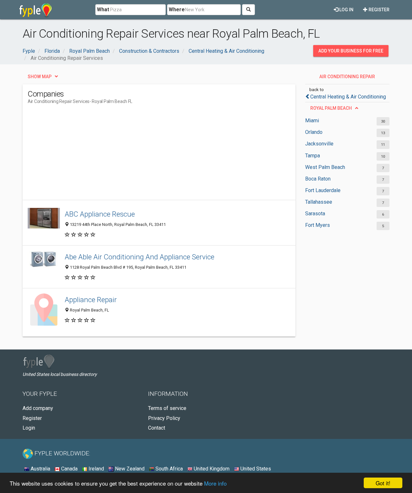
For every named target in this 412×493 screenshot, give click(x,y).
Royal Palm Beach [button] (331, 108)
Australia (39, 469)
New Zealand (129, 469)
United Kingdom (210, 469)
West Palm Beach (325, 167)
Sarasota (315, 213)
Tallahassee (318, 202)
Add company (38, 408)
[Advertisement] (145, 155)
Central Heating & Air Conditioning (348, 97)
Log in (345, 9)
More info (215, 483)
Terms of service (167, 408)
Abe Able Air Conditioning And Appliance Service (139, 257)
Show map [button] (40, 76)
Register (378, 9)
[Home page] (35, 10)
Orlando (314, 132)
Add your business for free (350, 50)
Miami (312, 120)
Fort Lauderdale (323, 190)
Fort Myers (317, 225)
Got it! (383, 483)
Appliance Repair (91, 299)
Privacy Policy (164, 418)
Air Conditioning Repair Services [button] (347, 78)
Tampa (312, 156)
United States (255, 469)
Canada (69, 469)
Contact (156, 428)
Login (29, 428)
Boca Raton (318, 179)
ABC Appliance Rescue (100, 214)
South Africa (168, 469)
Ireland (95, 469)
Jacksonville (319, 144)
